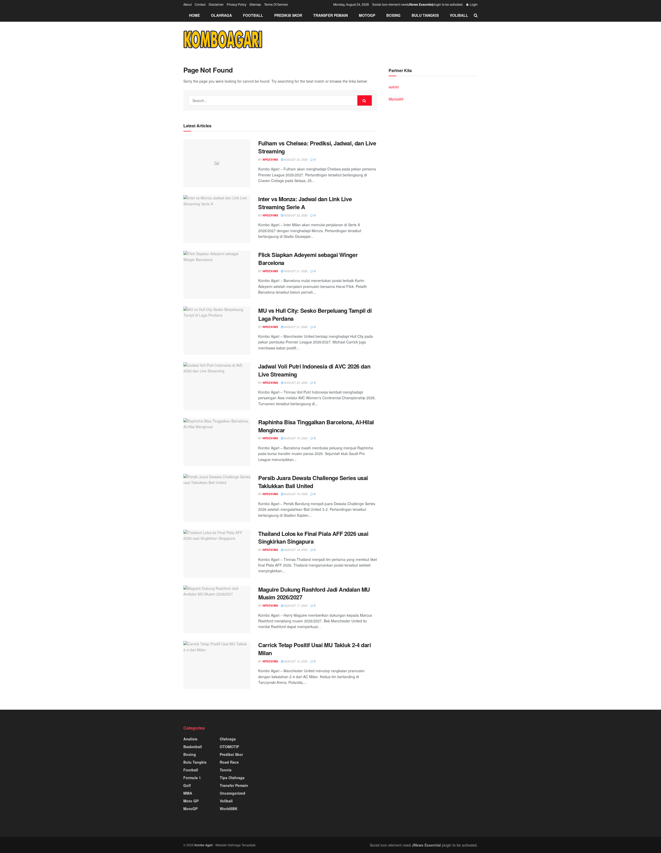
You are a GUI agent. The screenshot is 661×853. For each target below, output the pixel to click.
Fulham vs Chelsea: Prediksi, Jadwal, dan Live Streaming (317, 147)
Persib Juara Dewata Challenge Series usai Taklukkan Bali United (313, 482)
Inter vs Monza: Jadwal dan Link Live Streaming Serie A (305, 203)
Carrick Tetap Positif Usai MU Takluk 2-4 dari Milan (314, 649)
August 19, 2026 (295, 438)
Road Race (229, 762)
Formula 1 (192, 777)
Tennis (226, 769)
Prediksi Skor (288, 15)
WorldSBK (229, 808)
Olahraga (221, 15)
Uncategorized (232, 793)
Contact (200, 4)
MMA (187, 793)
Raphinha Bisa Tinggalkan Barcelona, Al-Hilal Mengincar (316, 426)
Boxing (393, 15)
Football (253, 15)
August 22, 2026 (295, 215)
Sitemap (255, 4)
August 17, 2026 (295, 605)
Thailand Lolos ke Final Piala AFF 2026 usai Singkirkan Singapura (313, 537)
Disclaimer (216, 4)
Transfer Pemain (330, 15)
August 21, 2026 (295, 271)
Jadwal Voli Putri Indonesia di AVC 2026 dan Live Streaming (314, 370)
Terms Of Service (276, 4)
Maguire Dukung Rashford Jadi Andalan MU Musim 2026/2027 (314, 593)
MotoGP (367, 15)
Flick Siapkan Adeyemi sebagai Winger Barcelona (308, 259)
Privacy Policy (236, 4)
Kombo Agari (203, 845)
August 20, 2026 (295, 382)
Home (194, 15)
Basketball (192, 746)
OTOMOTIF (229, 746)
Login (473, 4)
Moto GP (191, 800)
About (187, 4)
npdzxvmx (270, 159)
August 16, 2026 (295, 661)
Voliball (459, 15)
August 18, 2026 (295, 494)
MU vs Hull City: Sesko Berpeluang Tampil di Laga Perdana (315, 314)
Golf (187, 785)
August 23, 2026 (295, 159)
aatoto (394, 86)
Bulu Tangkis (425, 15)
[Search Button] (364, 100)
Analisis (190, 738)
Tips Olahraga (232, 777)
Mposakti (396, 98)
